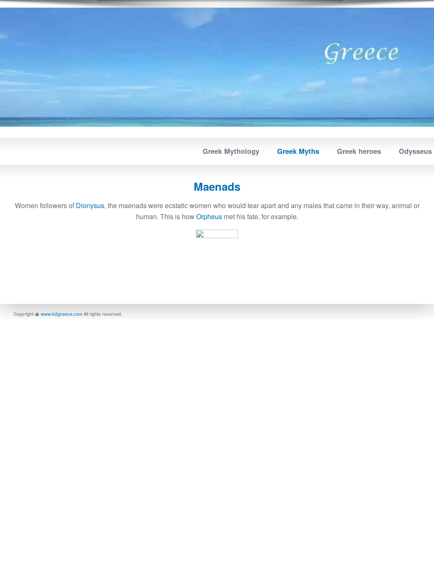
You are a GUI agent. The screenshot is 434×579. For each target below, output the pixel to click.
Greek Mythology (231, 151)
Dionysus (89, 205)
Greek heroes (359, 151)
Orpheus (209, 216)
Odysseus (415, 151)
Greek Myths (298, 151)
